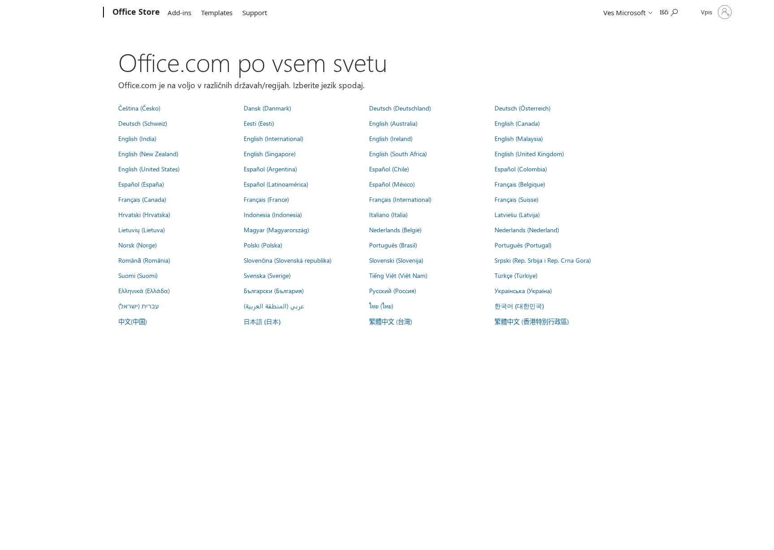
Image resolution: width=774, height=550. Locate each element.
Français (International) (400, 199)
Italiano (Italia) (388, 214)
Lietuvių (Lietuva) (141, 229)
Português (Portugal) (522, 244)
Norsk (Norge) (137, 244)
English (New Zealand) (148, 153)
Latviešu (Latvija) (517, 214)
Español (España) (141, 183)
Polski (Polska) (263, 244)
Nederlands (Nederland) (526, 229)
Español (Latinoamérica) (276, 183)
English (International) (273, 138)
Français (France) (266, 199)
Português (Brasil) (393, 244)
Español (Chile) (389, 168)
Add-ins (179, 12)
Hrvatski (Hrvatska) (144, 214)
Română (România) (144, 260)
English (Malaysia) (518, 138)
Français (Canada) (142, 199)
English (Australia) (393, 123)
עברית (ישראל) (138, 305)
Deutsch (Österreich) (522, 107)
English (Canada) (517, 123)
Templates (216, 12)
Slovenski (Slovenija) (396, 260)
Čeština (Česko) (139, 107)
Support (254, 12)
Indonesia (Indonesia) (273, 214)
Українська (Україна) (523, 290)
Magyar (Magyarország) (276, 229)
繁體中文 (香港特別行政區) (531, 321)
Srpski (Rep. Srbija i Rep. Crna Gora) (542, 260)
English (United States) (149, 168)
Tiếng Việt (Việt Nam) (398, 275)
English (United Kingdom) (529, 153)
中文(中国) (132, 321)
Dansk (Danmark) (267, 107)
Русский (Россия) (392, 290)
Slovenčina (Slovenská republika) (287, 260)
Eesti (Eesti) (259, 123)
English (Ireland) (391, 138)
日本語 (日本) (262, 321)
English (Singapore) (270, 153)
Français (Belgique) (519, 183)
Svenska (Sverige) (267, 275)
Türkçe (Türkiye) (516, 275)
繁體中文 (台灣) (390, 321)
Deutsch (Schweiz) (142, 123)
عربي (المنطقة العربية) (274, 305)
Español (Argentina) (270, 168)
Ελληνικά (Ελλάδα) (144, 290)
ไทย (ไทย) (381, 305)
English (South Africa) (398, 153)
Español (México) (392, 183)
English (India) (137, 138)
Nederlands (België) (395, 229)
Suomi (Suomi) (138, 275)
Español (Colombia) (520, 168)
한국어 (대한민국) (519, 306)
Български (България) (274, 290)
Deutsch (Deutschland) (400, 107)
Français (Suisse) (516, 199)
